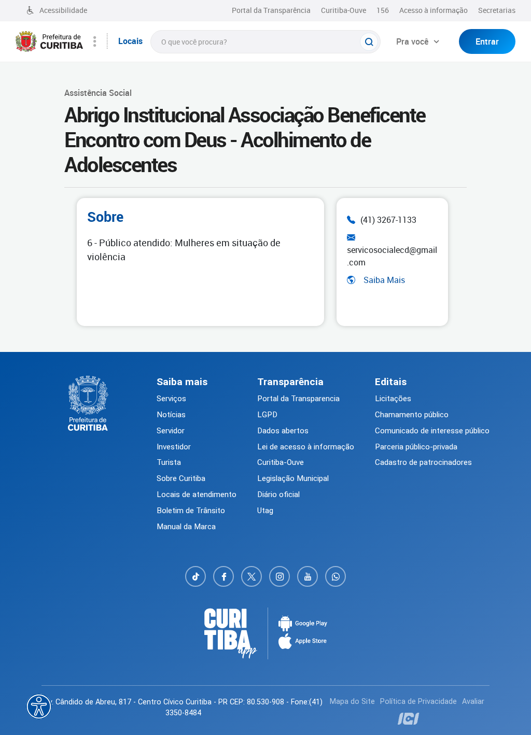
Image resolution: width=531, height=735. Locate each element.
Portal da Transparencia (298, 398)
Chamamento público (412, 414)
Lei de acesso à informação (305, 446)
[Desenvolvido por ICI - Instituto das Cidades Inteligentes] (407, 719)
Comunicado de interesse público (432, 430)
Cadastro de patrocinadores (423, 462)
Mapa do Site (352, 701)
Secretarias (496, 10)
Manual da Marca (186, 526)
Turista (169, 462)
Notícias (171, 414)
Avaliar (473, 701)
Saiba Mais (384, 280)
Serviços (171, 398)
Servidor (171, 430)
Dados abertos (283, 430)
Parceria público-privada (416, 446)
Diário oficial (278, 494)
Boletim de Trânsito (191, 510)
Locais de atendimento (196, 494)
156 (382, 10)
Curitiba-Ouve (343, 10)
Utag (265, 510)
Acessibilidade (63, 10)
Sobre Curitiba (181, 478)
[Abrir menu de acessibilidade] (39, 706)
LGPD (267, 414)
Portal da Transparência (271, 10)
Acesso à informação (433, 10)
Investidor (174, 446)
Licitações (393, 398)
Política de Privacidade (418, 701)
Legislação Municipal (293, 478)
